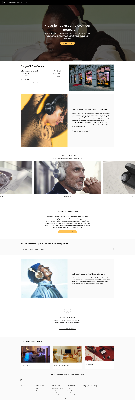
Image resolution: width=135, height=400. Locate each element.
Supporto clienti (75, 394)
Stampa (75, 388)
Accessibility (60, 392)
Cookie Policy (60, 390)
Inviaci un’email (34, 82)
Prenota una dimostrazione (27, 86)
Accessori (43, 394)
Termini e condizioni (60, 394)
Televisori (43, 392)
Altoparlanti (44, 390)
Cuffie (42, 388)
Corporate (75, 390)
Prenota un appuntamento (82, 132)
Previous (14, 178)
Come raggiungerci (25, 82)
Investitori (75, 392)
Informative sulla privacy (60, 388)
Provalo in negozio (69, 44)
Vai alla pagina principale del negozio (17, 2)
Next (121, 178)
